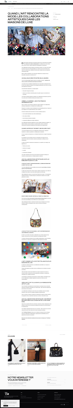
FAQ (21, 394)
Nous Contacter (23, 396)
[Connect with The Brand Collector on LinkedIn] (64, 404)
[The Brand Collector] (5, 1)
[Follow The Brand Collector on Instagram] (61, 404)
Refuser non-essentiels (12, 405)
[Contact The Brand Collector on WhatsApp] (62, 404)
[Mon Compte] (68, 1)
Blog (12, 8)
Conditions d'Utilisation (41, 396)
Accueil (9, 8)
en (62, 1)
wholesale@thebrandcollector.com (59, 399)
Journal (10, 1)
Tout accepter (6, 405)
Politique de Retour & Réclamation (26, 397)
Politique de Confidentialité (42, 394)
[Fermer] (18, 401)
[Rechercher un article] (61, 1)
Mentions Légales (40, 397)
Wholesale (15, 1)
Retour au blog (11, 6)
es (65, 1)
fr (64, 1)
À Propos (39, 399)
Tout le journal (62, 334)
